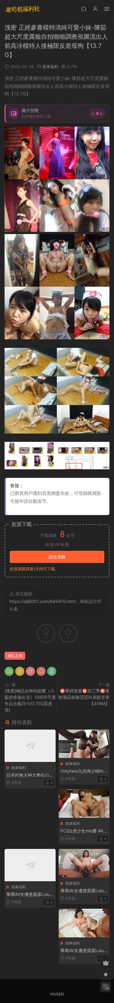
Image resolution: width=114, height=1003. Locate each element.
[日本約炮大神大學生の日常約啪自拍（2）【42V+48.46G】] (30, 746)
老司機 (23, 9)
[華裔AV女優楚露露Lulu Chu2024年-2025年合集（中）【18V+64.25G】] (84, 863)
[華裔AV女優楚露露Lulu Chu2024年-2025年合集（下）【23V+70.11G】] (84, 923)
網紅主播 (15, 655)
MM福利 (57, 994)
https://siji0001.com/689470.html (42, 601)
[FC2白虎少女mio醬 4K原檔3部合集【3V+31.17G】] (84, 803)
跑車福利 (50, 66)
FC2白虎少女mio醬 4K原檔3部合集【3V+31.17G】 (84, 831)
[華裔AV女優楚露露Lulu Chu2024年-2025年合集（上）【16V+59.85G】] (30, 865)
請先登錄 (57, 556)
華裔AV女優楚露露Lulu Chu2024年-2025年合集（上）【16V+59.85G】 (28, 894)
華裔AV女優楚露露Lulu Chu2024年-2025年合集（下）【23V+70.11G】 (82, 951)
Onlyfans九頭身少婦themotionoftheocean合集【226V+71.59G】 (83, 771)
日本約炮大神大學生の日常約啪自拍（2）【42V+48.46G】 (29, 775)
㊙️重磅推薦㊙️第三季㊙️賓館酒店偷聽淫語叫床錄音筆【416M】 (83, 697)
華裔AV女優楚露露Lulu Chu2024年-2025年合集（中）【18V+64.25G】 (82, 891)
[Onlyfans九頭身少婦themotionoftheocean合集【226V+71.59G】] (84, 744)
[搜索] (83, 9)
